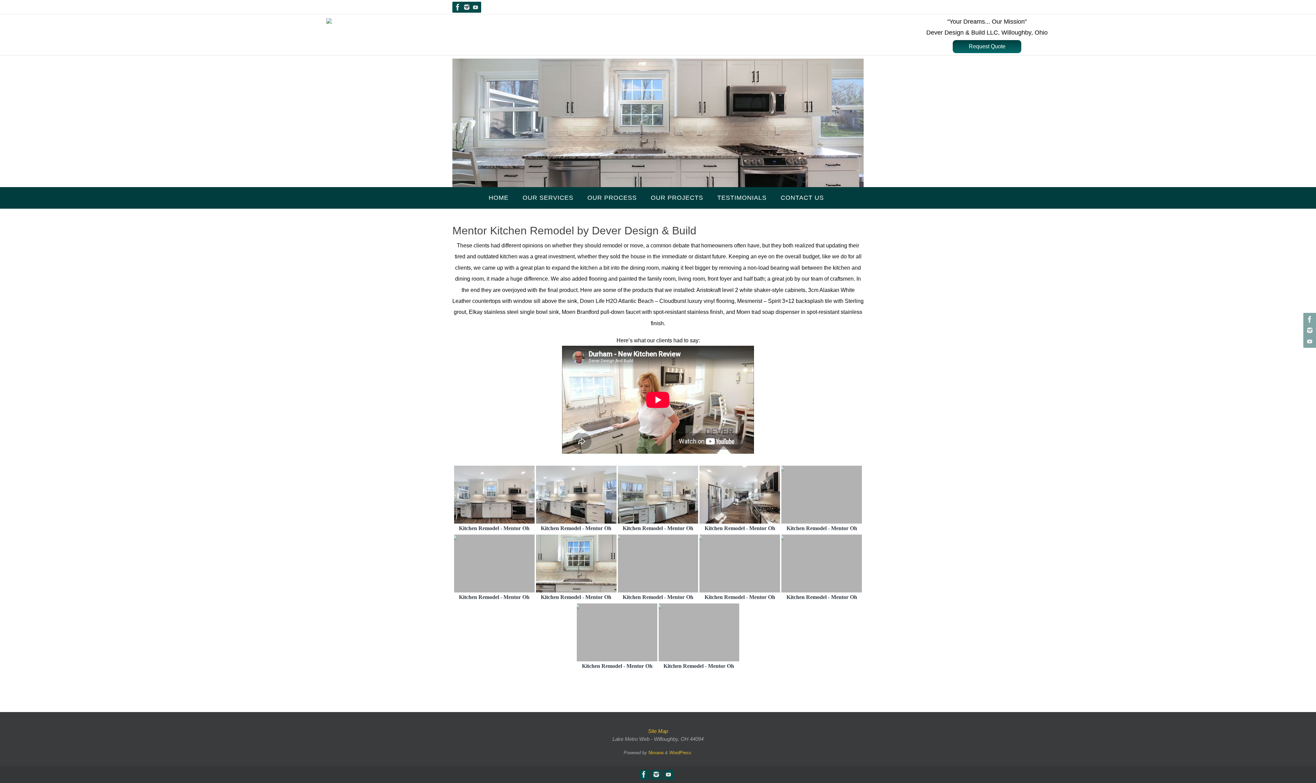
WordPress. (681, 752)
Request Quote (987, 46)
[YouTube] (475, 7)
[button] (987, 46)
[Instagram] (466, 7)
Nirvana (655, 752)
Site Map (658, 731)
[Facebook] (457, 7)
